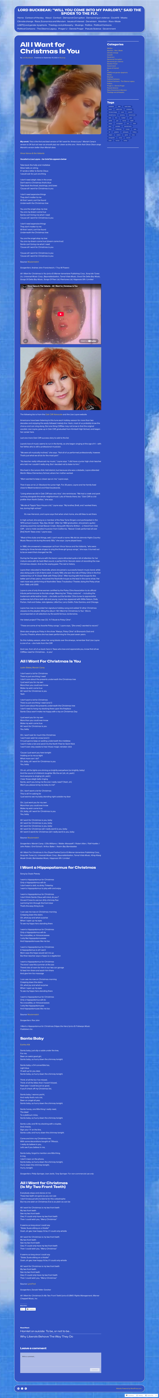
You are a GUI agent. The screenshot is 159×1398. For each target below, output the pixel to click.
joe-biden (117, 126)
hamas (124, 120)
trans (133, 135)
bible (119, 106)
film (116, 118)
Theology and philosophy (115, 92)
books (110, 109)
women (117, 140)
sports (126, 135)
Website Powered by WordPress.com (128, 1388)
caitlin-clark (119, 109)
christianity (129, 109)
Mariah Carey (38, 667)
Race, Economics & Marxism (117, 90)
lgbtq (110, 129)
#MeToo (109, 48)
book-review (128, 106)
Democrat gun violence (115, 61)
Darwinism (110, 57)
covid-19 (130, 112)
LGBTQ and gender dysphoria (117, 72)
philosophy (125, 132)
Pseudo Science (112, 88)
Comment (95, 1370)
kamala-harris (127, 126)
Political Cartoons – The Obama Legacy (121, 81)
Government (111, 66)
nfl (109, 132)
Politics (109, 83)
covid (122, 112)
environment (132, 115)
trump (120, 137)
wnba (110, 140)
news (135, 129)
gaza (131, 118)
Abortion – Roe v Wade (115, 50)
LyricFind (32, 1284)
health (131, 120)
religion (110, 135)
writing (125, 140)
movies (127, 129)
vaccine (128, 137)
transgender (112, 137)
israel (134, 123)
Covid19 (109, 55)
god (117, 120)
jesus (110, 126)
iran (128, 123)
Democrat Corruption (114, 59)
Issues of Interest (113, 68)
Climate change (112, 53)
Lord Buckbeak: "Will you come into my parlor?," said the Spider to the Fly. (79, 12)
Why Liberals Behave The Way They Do (46, 1336)
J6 (107, 70)
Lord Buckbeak (27, 58)
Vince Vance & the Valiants (32, 153)
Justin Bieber (25, 667)
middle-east (118, 129)
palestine (116, 132)
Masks (109, 75)
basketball (111, 106)
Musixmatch (33, 262)
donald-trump (112, 115)
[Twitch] (18, 1388)
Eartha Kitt (25, 1044)
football (123, 118)
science (118, 135)
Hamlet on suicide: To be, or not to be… (45, 1331)
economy (122, 115)
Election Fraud (112, 64)
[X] (22, 1388)
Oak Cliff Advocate (53, 414)
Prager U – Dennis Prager (116, 86)
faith (110, 118)
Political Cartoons (113, 79)
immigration (119, 123)
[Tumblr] (26, 1388)
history (110, 123)
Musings (62, 58)
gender (110, 120)
